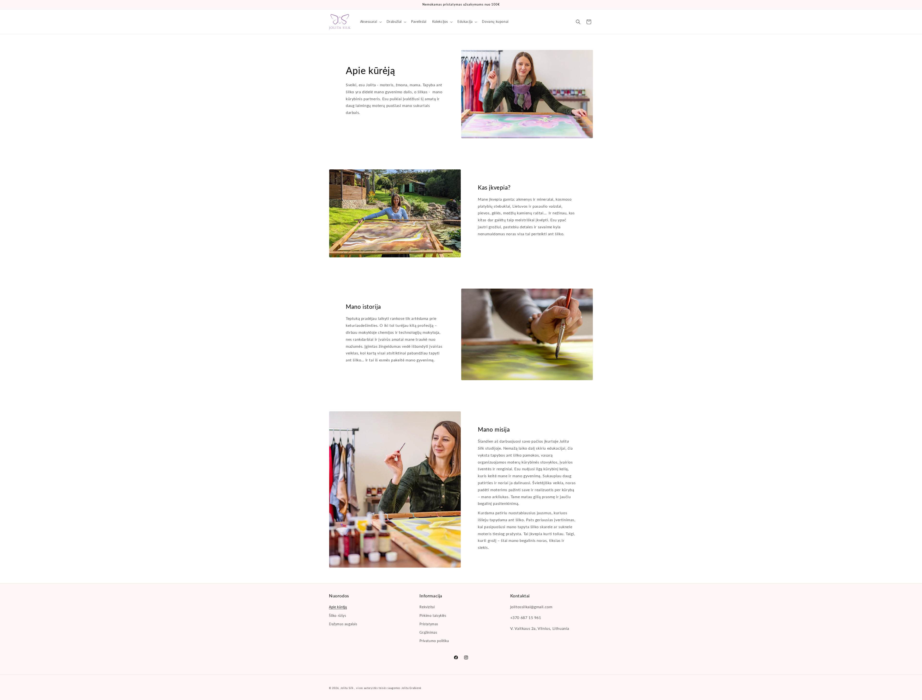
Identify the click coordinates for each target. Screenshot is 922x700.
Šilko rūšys (337, 615)
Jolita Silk (347, 687)
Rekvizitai (427, 607)
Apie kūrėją (338, 607)
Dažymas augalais (343, 624)
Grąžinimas (428, 632)
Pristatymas (428, 624)
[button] (370, 22)
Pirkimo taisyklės (432, 615)
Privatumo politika (434, 641)
